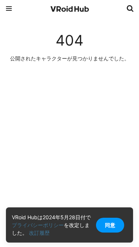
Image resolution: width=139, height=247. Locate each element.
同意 (110, 225)
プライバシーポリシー (38, 225)
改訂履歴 (39, 233)
